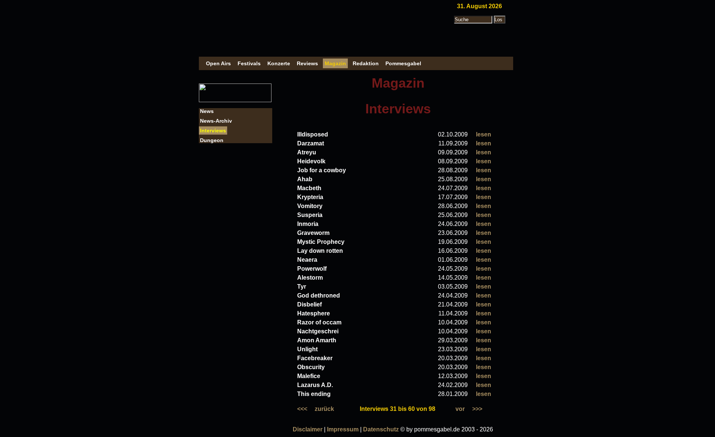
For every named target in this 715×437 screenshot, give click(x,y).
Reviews (307, 63)
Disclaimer (307, 429)
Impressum (343, 429)
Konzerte (278, 63)
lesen (483, 134)
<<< (302, 409)
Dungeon (211, 140)
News (207, 111)
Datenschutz (381, 429)
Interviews (213, 130)
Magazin (335, 63)
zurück (324, 409)
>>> (477, 409)
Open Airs (218, 63)
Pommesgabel (403, 63)
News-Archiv (216, 121)
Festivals (249, 63)
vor (460, 409)
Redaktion (366, 63)
